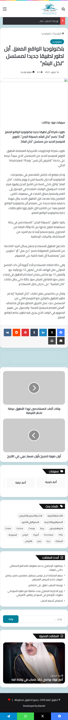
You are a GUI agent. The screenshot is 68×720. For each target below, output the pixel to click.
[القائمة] (5, 10)
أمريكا (36, 535)
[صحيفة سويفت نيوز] (50, 8)
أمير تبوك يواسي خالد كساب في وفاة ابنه (37, 679)
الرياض (25, 535)
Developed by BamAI (34, 706)
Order (8, 528)
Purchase (48, 535)
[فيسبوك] (61, 332)
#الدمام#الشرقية (55, 516)
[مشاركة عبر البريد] (61, 340)
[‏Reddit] (16, 332)
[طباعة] (52, 340)
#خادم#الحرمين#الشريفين (30, 516)
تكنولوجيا (46, 33)
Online (19, 528)
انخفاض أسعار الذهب (51, 600)
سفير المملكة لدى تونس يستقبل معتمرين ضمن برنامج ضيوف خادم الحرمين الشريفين (34, 577)
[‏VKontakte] (7, 332)
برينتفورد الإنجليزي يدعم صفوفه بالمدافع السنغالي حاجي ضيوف (36, 567)
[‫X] (52, 332)
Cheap (32, 528)
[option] (34, 663)
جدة (48, 541)
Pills (61, 535)
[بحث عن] (63, 10)
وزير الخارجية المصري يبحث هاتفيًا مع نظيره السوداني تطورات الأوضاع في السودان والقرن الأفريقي (35, 593)
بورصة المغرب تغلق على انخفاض (41, 21)
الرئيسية (57, 33)
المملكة (59, 541)
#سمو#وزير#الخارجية (53, 522)
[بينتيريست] (25, 332)
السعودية (13, 535)
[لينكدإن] (43, 332)
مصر (39, 541)
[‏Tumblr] (34, 332)
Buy (42, 528)
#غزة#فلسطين (56, 528)
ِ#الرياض (28, 541)
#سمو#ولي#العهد (30, 522)
